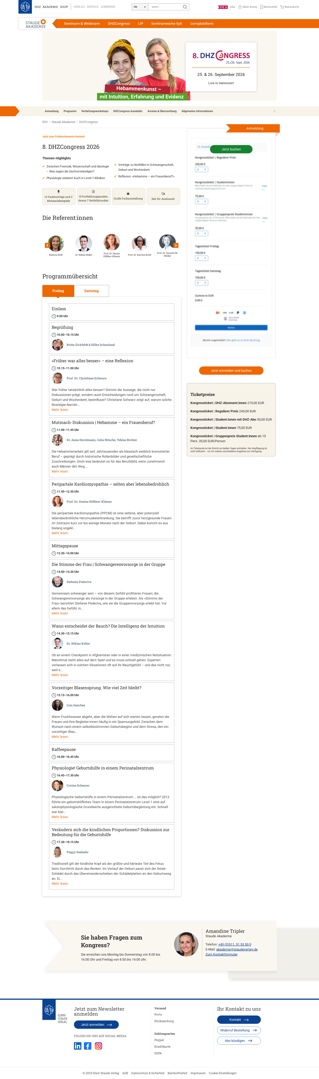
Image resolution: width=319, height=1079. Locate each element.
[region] (159, 65)
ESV (45, 122)
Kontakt (235, 1020)
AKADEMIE (50, 7)
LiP (140, 23)
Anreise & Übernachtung (162, 111)
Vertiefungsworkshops (94, 111)
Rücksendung (164, 1021)
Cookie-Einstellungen (223, 1073)
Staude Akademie (63, 122)
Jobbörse (108, 6)
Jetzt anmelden (93, 1025)
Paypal (159, 1040)
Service (93, 6)
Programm (70, 111)
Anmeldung (52, 111)
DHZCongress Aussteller (128, 111)
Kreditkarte (162, 1046)
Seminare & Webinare (82, 23)
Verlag (79, 6)
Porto (158, 1014)
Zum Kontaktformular (222, 954)
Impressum (198, 1073)
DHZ (38, 7)
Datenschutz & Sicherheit (147, 1073)
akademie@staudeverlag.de (237, 949)
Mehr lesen (60, 410)
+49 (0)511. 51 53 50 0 (234, 944)
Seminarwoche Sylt (166, 23)
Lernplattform (202, 23)
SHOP (64, 7)
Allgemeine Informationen (197, 111)
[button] (55, 245)
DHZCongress (119, 23)
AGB (125, 1073)
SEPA (158, 1053)
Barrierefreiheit (177, 1073)
